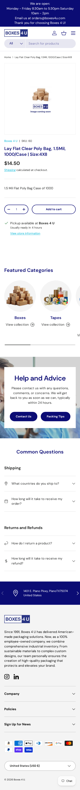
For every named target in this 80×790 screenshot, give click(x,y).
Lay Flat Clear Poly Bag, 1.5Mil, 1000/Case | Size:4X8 (43, 57)
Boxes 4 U (10, 141)
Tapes (55, 317)
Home (7, 57)
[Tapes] (56, 296)
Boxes (20, 317)
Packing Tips (55, 416)
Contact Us (23, 416)
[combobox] (40, 43)
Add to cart (54, 209)
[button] (63, 33)
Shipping (10, 170)
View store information (25, 233)
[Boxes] (20, 296)
